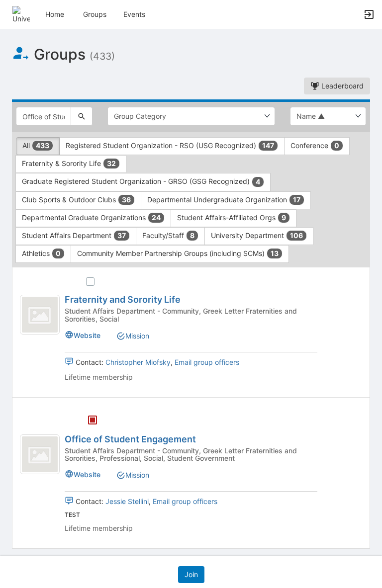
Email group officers (207, 362)
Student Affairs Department (74, 235)
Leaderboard (341, 86)
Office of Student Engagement (130, 439)
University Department (257, 235)
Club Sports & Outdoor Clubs (76, 199)
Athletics (41, 253)
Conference (314, 145)
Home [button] (54, 14)
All (35, 145)
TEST (72, 514)
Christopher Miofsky (138, 362)
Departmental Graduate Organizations (91, 217)
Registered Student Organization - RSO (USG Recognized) (170, 145)
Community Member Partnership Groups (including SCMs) (178, 253)
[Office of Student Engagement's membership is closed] (87, 421)
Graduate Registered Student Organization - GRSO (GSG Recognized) (141, 181)
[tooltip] (92, 421)
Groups (94, 14)
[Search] (82, 116)
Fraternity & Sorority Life (69, 163)
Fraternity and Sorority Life (123, 299)
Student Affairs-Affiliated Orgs (231, 217)
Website (87, 335)
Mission (137, 336)
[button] (21, 13)
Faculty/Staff (168, 235)
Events (134, 14)
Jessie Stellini (127, 501)
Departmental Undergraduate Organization (223, 199)
